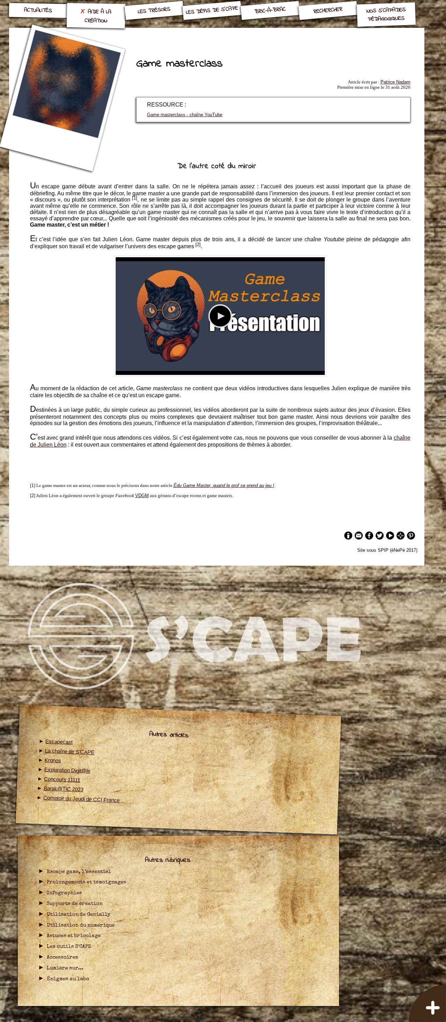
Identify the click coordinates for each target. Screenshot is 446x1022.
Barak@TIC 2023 (64, 788)
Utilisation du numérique (81, 925)
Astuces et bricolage (74, 936)
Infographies (64, 893)
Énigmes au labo (68, 979)
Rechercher (328, 10)
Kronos (53, 760)
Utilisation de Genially (78, 914)
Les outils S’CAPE (69, 946)
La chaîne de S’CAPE (70, 751)
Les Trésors (154, 10)
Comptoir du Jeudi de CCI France (81, 798)
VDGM (142, 495)
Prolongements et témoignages (86, 882)
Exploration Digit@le (67, 770)
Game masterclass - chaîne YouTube (184, 114)
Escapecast (59, 741)
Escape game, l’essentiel (79, 872)
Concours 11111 (62, 779)
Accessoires (62, 957)
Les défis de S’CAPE (212, 10)
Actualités (38, 10)
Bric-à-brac (270, 10)
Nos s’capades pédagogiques (386, 15)
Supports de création (74, 904)
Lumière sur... (65, 968)
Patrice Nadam (395, 82)
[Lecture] (220, 316)
